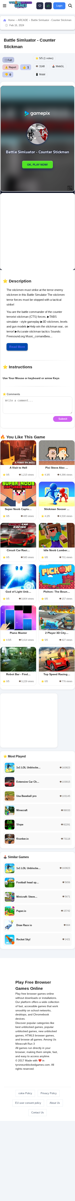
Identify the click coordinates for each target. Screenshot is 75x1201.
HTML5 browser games (39, 1035)
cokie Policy (25, 1093)
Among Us (49, 1039)
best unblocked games (29, 1026)
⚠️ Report (10, 67)
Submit (62, 418)
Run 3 (31, 1043)
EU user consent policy (28, 1102)
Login (59, 5)
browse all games (31, 1039)
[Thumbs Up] (48, 5)
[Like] (39, 5)
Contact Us (37, 1112)
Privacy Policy (49, 1093)
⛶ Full (8, 60)
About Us (55, 1102)
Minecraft (21, 1043)
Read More (17, 346)
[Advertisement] (37, 231)
